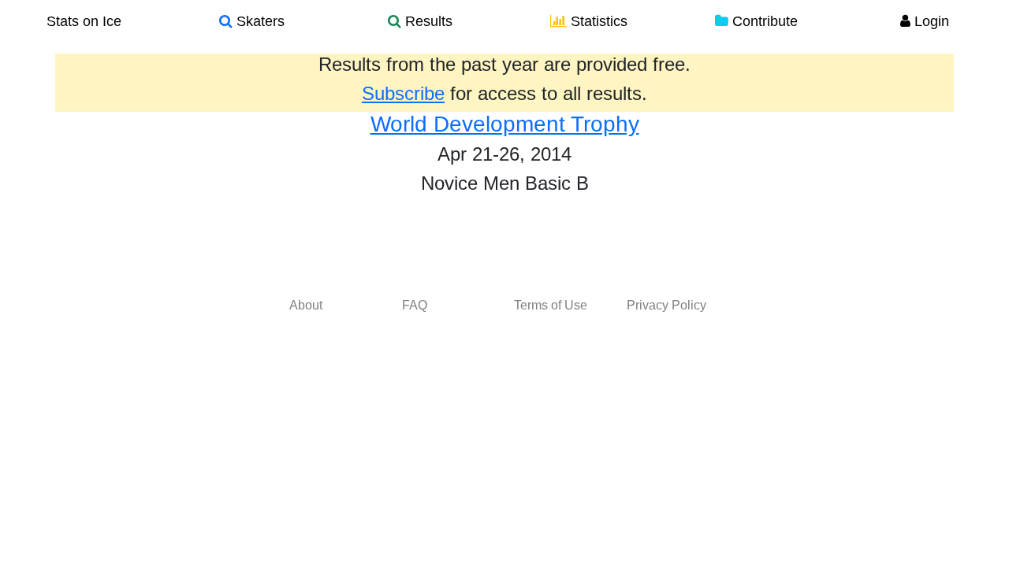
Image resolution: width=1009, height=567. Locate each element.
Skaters (259, 21)
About (305, 305)
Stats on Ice (84, 21)
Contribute (763, 21)
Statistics (597, 21)
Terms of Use (550, 305)
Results (426, 21)
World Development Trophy (504, 124)
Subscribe (403, 93)
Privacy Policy (666, 305)
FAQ (414, 305)
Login (929, 21)
